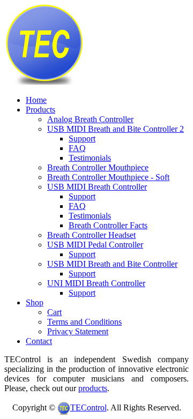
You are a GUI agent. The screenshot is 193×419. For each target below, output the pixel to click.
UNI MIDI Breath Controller (96, 283)
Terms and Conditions (84, 321)
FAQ (77, 148)
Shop (34, 302)
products (92, 388)
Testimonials (90, 157)
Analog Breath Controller (90, 119)
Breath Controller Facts (108, 225)
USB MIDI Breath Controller (97, 186)
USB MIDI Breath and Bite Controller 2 (115, 128)
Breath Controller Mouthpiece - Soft (108, 177)
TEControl (88, 407)
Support (82, 138)
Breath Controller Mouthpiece (98, 167)
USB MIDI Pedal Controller (95, 244)
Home (36, 99)
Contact (39, 341)
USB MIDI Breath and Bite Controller (112, 263)
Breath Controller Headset (91, 235)
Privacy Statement (77, 331)
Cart (54, 312)
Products (40, 109)
